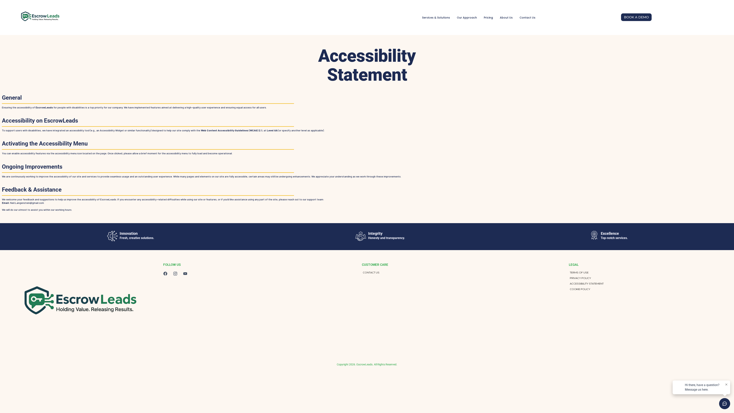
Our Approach (467, 18)
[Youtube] (185, 274)
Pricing (488, 18)
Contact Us (527, 18)
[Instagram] (175, 274)
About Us (506, 18)
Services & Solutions (436, 18)
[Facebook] (165, 274)
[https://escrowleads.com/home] (39, 17)
